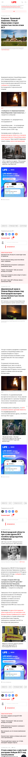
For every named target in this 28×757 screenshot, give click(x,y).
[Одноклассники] (16, 234)
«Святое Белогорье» (5, 49)
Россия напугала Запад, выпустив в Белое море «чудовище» (12, 260)
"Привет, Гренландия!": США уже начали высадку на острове (12, 270)
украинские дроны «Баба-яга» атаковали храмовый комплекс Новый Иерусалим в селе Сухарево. (13, 137)
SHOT (2, 108)
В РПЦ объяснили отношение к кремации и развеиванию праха (12, 265)
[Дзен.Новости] (2, 234)
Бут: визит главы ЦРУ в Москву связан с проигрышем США (12, 280)
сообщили (18, 595)
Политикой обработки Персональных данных (10, 6)
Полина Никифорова (7, 703)
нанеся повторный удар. (17, 141)
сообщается (4, 85)
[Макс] (6, 234)
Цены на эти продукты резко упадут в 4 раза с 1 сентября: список (13, 275)
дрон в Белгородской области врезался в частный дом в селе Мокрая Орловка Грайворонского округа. (13, 634)
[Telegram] (9, 234)
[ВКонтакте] (12, 234)
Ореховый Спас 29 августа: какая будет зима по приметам (13, 255)
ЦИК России (22, 561)
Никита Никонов (6, 199)
